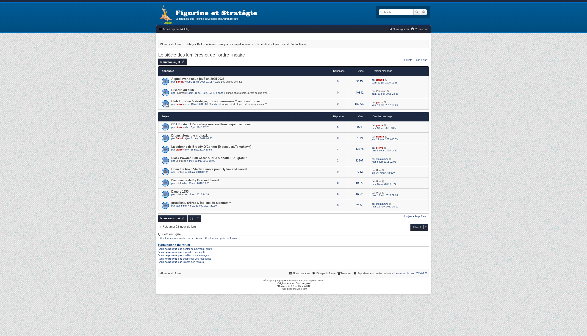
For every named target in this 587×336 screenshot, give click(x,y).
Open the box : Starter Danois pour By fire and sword (209, 169)
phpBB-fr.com (300, 289)
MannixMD (304, 286)
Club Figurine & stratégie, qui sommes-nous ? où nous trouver (216, 101)
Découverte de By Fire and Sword (195, 180)
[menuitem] (184, 29)
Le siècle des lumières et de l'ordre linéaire (201, 55)
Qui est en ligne (169, 234)
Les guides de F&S (231, 81)
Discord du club (182, 90)
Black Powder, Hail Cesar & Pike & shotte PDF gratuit (208, 158)
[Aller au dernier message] (386, 79)
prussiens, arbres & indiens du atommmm (201, 202)
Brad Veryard (303, 283)
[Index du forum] (166, 15)
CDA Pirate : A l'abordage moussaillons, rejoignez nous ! (211, 124)
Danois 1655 (179, 191)
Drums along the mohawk (189, 135)
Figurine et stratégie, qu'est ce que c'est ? (247, 92)
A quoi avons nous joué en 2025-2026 (197, 79)
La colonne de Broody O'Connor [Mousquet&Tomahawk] (211, 146)
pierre (179, 104)
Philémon (181, 92)
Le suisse (181, 160)
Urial (178, 172)
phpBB (283, 280)
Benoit (180, 81)
